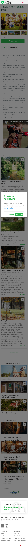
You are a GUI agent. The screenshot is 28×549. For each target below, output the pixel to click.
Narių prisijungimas (20, 540)
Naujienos (4, 531)
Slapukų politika (6, 538)
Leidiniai (3, 536)
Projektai (17, 536)
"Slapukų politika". (9, 208)
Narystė (16, 533)
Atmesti (11, 214)
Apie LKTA (4, 533)
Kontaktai (17, 531)
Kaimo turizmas (5, 540)
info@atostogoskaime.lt (13, 508)
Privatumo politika (19, 538)
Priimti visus (19, 214)
